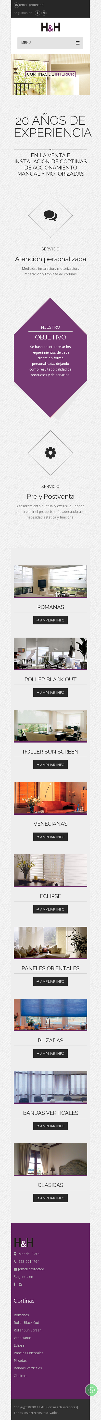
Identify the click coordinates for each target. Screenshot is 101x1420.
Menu (26, 43)
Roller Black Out (26, 1322)
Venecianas (23, 1337)
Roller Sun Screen (27, 1330)
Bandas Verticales (28, 1368)
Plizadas (20, 1360)
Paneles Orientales (28, 1353)
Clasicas (20, 1375)
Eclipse (19, 1345)
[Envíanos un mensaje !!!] (91, 1390)
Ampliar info (51, 620)
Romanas (21, 1315)
